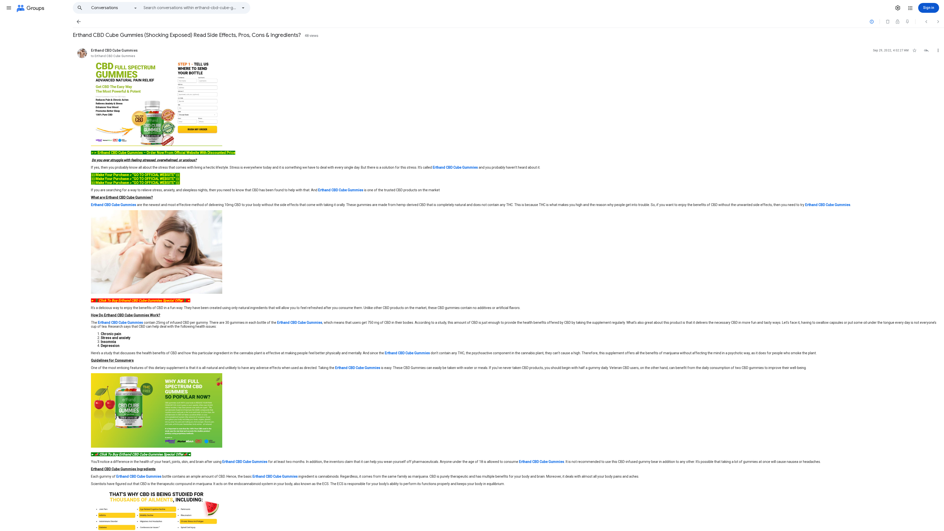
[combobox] (190, 8)
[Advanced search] (243, 8)
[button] (9, 8)
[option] (114, 8)
